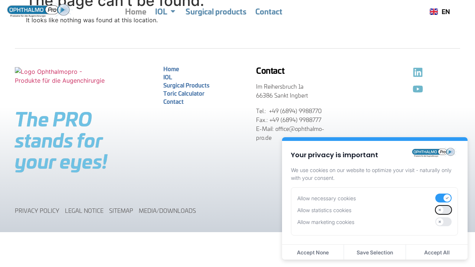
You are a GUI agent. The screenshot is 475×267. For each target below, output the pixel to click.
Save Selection (375, 252)
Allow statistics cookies (324, 210)
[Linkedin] (418, 72)
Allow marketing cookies (325, 222)
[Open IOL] (173, 11)
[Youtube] (418, 89)
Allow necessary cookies (326, 198)
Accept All (437, 252)
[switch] (443, 198)
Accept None (313, 252)
